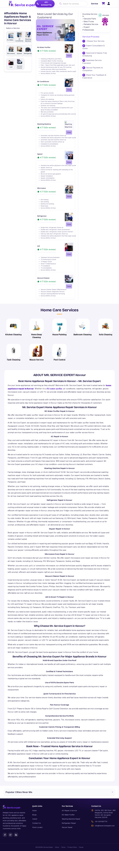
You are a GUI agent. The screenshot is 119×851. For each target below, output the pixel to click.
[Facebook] (5, 835)
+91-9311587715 (46, 3)
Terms (63, 847)
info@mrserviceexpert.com (105, 826)
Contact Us (36, 823)
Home (34, 811)
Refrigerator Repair (69, 823)
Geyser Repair (67, 827)
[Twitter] (10, 835)
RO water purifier (54, 388)
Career (34, 819)
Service (94, 4)
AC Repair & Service (69, 811)
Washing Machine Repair (71, 819)
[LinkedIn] (16, 835)
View (69, 55)
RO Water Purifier (68, 815)
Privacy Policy (72, 847)
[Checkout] (103, 4)
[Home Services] (22, 4)
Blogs (34, 815)
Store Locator (37, 827)
